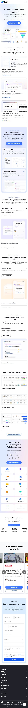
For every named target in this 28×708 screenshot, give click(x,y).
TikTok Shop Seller (7, 704)
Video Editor (13, 704)
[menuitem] (14, 669)
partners (19, 654)
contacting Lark (9, 656)
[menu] (14, 683)
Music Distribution (19, 704)
